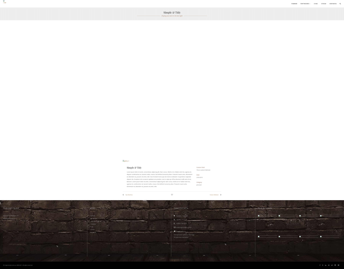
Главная (92, 216)
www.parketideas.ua (9, 218)
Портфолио (93, 218)
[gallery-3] (172, 161)
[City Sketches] (124, 195)
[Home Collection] (220, 195)
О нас (91, 227)
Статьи (92, 229)
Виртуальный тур (96, 221)
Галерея (93, 224)
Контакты (93, 232)
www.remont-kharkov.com (11, 216)
